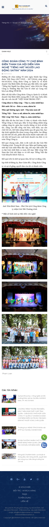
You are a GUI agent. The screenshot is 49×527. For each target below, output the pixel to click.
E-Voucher (24, 487)
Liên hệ (24, 501)
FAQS (24, 494)
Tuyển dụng (24, 498)
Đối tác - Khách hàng (24, 491)
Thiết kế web (19, 520)
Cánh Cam (31, 520)
